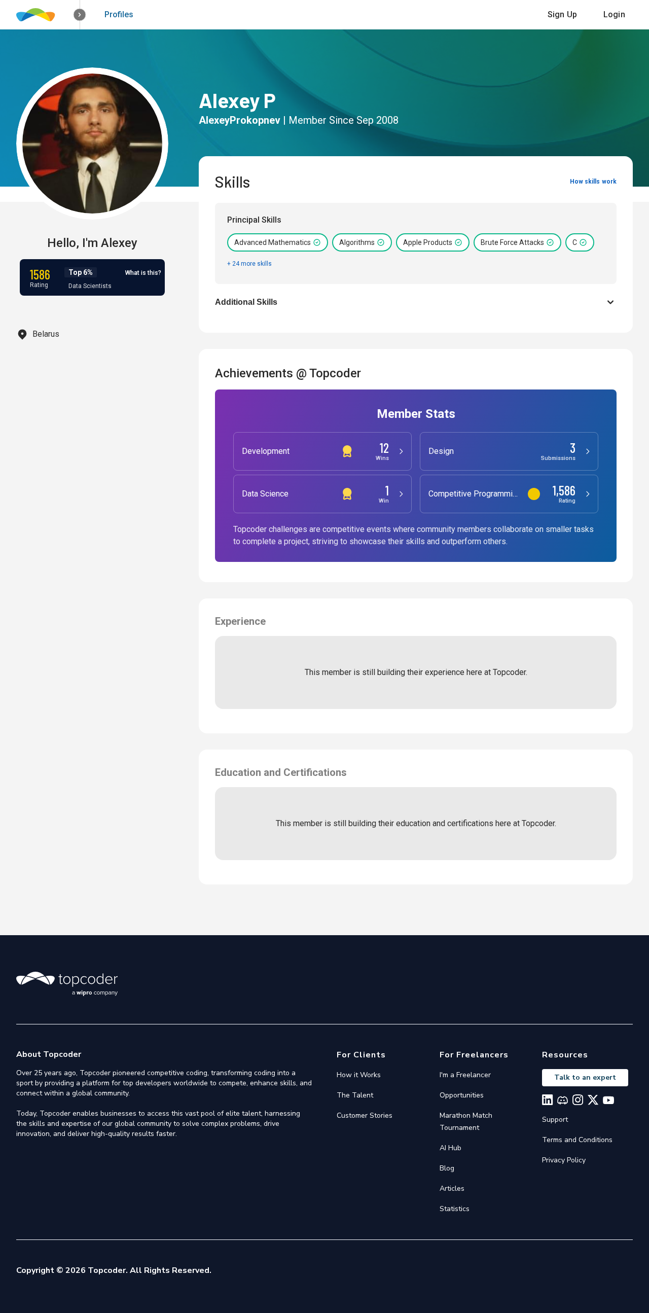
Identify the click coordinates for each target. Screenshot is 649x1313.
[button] (80, 15)
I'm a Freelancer (465, 1075)
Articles (452, 1188)
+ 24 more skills (249, 263)
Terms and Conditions (577, 1140)
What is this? (143, 272)
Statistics (455, 1209)
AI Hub (450, 1148)
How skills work (593, 181)
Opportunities (462, 1095)
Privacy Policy (564, 1160)
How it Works (359, 1075)
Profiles (118, 14)
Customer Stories (364, 1115)
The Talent (355, 1095)
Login (614, 14)
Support (555, 1119)
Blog (447, 1168)
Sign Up (562, 14)
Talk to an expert (585, 1077)
